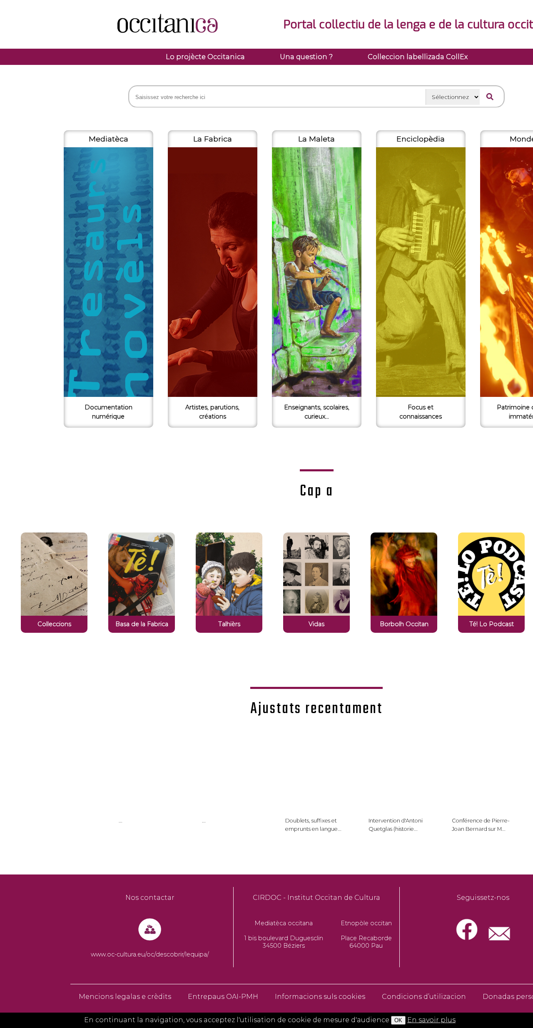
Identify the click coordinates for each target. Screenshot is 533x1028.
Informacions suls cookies (320, 997)
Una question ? (306, 57)
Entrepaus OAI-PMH (223, 997)
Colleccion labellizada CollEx (418, 57)
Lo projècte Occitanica (205, 57)
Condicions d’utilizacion (424, 997)
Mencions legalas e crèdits (125, 997)
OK (398, 1020)
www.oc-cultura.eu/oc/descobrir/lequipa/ (150, 954)
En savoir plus (431, 1020)
